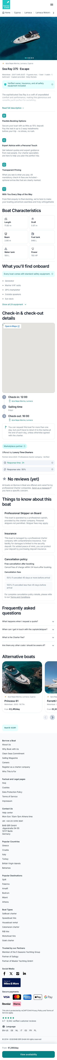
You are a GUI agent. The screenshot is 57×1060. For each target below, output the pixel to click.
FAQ (4, 783)
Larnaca (28, 12)
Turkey (5, 859)
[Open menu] (52, 5)
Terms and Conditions (20, 597)
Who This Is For (9, 771)
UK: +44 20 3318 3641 (12, 821)
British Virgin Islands (11, 863)
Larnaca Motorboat (44, 12)
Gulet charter (8, 940)
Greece (5, 845)
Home (7, 12)
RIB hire (5, 931)
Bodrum (5, 893)
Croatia (5, 850)
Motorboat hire (9, 936)
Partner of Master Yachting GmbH (17, 961)
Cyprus (17, 12)
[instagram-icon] (17, 973)
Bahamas (6, 868)
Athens (5, 902)
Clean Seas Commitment (13, 753)
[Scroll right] (53, 13)
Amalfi (5, 888)
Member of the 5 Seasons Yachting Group (21, 952)
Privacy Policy (37, 1010)
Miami (5, 897)
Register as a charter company (16, 767)
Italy (4, 854)
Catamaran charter (10, 927)
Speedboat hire (9, 918)
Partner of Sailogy (10, 956)
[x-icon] (11, 973)
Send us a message (41, 488)
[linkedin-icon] (24, 973)
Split (4, 879)
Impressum (7, 801)
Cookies (5, 787)
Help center (7, 812)
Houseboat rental (10, 922)
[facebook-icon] (4, 973)
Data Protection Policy (12, 792)
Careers (5, 762)
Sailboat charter (9, 913)
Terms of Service (9, 796)
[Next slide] (52, 717)
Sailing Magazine (10, 758)
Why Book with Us (10, 749)
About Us (6, 744)
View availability (28, 1054)
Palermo (6, 884)
